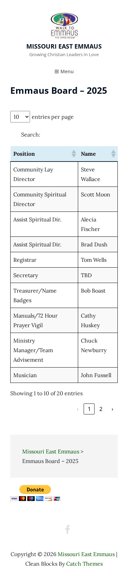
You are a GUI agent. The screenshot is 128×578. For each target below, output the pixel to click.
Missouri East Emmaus (64, 46)
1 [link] (89, 409)
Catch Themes (84, 563)
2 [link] (100, 409)
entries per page (53, 116)
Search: (30, 134)
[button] (73, 154)
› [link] (112, 409)
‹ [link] (78, 409)
